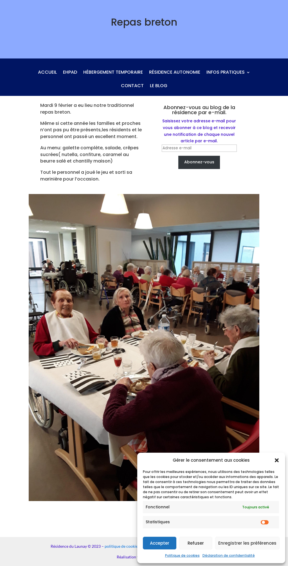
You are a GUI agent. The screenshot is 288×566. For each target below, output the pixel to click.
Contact (132, 86)
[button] (277, 460)
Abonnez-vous (199, 162)
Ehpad (70, 72)
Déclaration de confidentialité (228, 555)
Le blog (158, 86)
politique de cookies (122, 546)
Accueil (47, 72)
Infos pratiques (225, 72)
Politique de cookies (182, 555)
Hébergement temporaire (113, 72)
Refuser (196, 543)
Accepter (159, 543)
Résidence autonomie (174, 72)
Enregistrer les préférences (247, 543)
